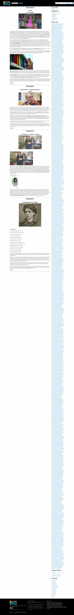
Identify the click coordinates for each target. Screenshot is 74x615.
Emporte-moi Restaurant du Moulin (56, 139)
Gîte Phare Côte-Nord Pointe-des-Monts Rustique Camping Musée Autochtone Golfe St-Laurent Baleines (57, 296)
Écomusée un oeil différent (58, 555)
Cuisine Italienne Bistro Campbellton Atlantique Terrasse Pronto (57, 456)
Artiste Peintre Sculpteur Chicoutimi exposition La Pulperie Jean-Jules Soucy (57, 508)
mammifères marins (58, 331)
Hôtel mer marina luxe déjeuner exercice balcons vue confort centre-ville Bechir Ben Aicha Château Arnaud (57, 275)
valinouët (57, 301)
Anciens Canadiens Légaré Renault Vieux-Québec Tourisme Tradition (57, 188)
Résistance (61, 23)
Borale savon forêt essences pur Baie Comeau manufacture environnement (57, 249)
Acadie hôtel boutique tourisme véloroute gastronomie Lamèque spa (57, 471)
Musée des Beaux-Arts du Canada (59, 36)
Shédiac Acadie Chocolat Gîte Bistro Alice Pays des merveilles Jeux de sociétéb (57, 219)
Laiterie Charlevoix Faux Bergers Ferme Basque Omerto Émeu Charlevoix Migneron (57, 84)
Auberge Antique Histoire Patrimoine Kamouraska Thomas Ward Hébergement (57, 199)
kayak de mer (53, 331)
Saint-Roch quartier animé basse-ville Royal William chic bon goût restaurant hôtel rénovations (57, 427)
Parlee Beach (57, 389)
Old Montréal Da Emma (59, 154)
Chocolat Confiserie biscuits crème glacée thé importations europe (57, 450)
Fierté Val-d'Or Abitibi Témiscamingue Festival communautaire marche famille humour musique (57, 372)
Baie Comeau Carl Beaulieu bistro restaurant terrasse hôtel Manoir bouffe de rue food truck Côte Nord (57, 266)
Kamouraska (59, 362)
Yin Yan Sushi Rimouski (60, 100)
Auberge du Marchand (57, 345)
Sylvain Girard (53, 334)
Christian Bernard (53, 347)
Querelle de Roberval (61, 323)
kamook (52, 330)
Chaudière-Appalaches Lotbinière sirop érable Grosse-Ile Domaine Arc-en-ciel (57, 144)
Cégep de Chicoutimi (56, 317)
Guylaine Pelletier (59, 318)
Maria (62, 346)
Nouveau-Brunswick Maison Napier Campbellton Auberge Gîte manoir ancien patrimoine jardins (57, 381)
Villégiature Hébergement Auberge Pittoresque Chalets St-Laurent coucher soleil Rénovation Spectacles (57, 453)
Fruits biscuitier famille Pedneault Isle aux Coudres (57, 96)
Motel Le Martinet (58, 361)
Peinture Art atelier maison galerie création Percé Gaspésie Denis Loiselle (57, 287)
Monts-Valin (53, 320)
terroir (59, 183)
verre (57, 184)
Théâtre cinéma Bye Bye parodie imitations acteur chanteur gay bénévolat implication (57, 494)
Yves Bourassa (58, 369)
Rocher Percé (56, 237)
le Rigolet (59, 359)
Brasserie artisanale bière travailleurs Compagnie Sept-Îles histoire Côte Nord (57, 260)
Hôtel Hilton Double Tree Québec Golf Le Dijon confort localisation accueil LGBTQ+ (57, 525)
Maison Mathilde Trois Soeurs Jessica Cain (56, 127)
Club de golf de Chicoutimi (57, 358)
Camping (59, 238)
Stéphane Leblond (56, 302)
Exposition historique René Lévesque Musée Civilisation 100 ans (57, 159)
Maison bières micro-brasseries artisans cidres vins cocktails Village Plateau (57, 432)
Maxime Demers (60, 332)
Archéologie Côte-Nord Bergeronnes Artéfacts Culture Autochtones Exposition (57, 273)
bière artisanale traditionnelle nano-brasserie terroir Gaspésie (57, 482)
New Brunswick (55, 388)
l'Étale (61, 220)
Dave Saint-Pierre (56, 76)
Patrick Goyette (55, 336)
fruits (60, 183)
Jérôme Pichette (58, 347)
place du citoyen (60, 300)
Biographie (30, 86)
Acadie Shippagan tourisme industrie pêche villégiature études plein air (57, 399)
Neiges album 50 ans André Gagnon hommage (57, 565)
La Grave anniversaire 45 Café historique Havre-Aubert (57, 514)
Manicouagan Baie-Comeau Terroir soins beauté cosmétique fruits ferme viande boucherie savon (57, 413)
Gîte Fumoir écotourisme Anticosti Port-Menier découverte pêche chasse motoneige (57, 562)
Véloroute (54, 361)
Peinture (60, 53)
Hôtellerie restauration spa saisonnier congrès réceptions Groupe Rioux (57, 505)
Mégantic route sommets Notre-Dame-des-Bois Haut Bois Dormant (57, 42)
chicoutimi (55, 339)
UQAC (57, 339)
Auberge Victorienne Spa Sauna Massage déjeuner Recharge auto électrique (57, 209)
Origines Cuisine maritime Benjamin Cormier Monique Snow (57, 280)
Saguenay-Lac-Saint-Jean (60, 319)
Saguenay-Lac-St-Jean (54, 315)
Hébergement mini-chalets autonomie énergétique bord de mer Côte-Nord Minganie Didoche (57, 245)
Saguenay (52, 202)
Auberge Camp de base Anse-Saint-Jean (57, 201)
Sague (59, 352)
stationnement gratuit (56, 235)
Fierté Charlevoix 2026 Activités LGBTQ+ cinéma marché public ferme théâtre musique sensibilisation (57, 55)
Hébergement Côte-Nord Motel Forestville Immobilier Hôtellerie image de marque (57, 270)
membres (52, 236)
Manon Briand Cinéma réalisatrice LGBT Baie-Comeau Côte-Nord (57, 403)
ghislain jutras (62, 299)
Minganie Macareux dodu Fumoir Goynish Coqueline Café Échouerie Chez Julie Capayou (57, 58)
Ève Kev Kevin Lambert (59, 40)
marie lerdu (54, 299)
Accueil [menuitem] (57, 3)
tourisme (62, 201)
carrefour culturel (61, 231)
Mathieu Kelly (56, 348)
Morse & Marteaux (61, 389)
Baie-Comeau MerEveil (60, 70)
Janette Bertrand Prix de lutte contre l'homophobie (57, 376)
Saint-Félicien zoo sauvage (56, 66)
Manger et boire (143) (55, 19)
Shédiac (60, 382)
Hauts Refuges (56, 177)
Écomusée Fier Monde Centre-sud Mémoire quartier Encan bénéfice (57, 311)
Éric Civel (59, 305)
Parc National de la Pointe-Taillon (56, 360)
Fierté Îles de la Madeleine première (56, 520)
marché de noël (53, 301)
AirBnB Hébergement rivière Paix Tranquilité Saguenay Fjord (57, 194)
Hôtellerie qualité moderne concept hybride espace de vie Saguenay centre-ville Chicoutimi (57, 530)
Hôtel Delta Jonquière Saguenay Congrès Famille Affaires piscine (57, 298)
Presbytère (55, 184)
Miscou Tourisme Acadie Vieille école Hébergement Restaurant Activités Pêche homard (57, 394)
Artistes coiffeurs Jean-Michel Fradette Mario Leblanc (57, 175)
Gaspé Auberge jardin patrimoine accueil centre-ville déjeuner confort (57, 462)
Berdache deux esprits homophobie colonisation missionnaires (56, 74)
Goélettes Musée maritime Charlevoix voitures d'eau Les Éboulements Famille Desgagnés (57, 277)
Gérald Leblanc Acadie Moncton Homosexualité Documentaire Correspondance (57, 326)
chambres (57, 233)
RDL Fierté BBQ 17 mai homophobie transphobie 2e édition (57, 383)
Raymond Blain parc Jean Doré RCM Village (57, 52)
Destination (30, 7)
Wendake (52, 398)
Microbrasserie (58, 220)
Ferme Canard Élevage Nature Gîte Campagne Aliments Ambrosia (57, 242)
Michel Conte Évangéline (56, 168)
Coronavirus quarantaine (56, 44)
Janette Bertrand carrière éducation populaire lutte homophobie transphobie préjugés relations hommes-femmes (57, 401)
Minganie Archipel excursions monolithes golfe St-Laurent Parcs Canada (57, 523)
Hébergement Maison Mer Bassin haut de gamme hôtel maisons (57, 31)
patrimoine (58, 190)
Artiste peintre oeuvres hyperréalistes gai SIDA (57, 553)
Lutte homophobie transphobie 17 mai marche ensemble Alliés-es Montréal (57, 313)
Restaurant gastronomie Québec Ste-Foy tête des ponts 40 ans (57, 33)
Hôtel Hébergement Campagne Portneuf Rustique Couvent (56, 196)
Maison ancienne (53, 233)
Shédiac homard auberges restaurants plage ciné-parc (57, 410)
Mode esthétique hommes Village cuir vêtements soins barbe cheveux (57, 409)
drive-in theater (60, 388)
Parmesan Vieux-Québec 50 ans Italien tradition (56, 32)
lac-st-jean (56, 300)
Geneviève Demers (54, 319)
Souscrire (53, 9)
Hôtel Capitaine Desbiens (55, 137)
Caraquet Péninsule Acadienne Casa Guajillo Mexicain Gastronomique (56, 327)
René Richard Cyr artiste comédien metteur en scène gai (57, 458)
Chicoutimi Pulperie (57, 138)
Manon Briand (55, 332)
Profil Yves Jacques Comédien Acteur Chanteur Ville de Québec (57, 447)
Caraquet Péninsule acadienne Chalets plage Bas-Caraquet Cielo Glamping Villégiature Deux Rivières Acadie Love (57, 167)
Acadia (59, 414)
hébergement (53, 304)
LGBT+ (62, 235)
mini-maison (60, 186)
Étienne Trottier (53, 306)
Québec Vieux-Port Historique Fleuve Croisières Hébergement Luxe (56, 198)
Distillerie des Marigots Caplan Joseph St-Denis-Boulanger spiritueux (57, 550)
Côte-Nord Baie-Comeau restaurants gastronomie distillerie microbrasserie (56, 548)
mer (56, 239)
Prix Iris (60, 335)
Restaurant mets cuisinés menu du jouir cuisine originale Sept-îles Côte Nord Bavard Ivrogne (57, 430)
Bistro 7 (56, 370)
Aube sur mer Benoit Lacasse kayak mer (57, 126)
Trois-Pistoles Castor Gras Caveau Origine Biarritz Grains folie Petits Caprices (57, 111)
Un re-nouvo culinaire (30, 609)
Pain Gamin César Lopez (57, 141)
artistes (56, 185)
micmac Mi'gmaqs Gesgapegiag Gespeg (56, 65)
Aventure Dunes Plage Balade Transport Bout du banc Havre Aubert (57, 515)
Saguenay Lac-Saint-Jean (55, 561)
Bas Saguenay (57, 304)
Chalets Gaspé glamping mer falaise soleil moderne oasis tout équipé (57, 253)
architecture (62, 234)
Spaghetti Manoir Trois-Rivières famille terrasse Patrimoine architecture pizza (57, 225)
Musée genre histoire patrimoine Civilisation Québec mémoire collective (57, 215)
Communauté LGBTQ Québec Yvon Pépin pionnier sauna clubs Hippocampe (57, 485)
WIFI (60, 235)
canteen (63, 388)
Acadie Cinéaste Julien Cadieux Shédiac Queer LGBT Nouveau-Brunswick (57, 385)
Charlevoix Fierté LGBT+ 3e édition (57, 499)
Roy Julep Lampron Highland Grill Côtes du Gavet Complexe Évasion (57, 150)
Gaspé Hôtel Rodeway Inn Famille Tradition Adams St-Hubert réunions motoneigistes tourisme (57, 294)
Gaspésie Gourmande (61, 348)
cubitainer (52, 316)
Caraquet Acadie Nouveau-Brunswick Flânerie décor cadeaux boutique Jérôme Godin (57, 379)
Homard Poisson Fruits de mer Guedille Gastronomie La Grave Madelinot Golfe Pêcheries (57, 419)
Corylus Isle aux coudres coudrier (56, 95)
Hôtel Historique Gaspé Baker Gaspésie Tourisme (57, 289)
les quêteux (53, 300)
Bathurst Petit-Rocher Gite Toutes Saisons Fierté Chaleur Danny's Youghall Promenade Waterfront (57, 165)
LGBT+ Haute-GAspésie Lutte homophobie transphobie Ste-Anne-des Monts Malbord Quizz (57, 387)
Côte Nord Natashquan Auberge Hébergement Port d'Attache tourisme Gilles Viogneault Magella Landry (57, 247)
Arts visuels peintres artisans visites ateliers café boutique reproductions (57, 444)
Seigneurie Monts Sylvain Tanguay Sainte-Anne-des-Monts (57, 121)
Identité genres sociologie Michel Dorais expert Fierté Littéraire (57, 478)
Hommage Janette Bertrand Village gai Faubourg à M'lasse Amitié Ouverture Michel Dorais (57, 492)
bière (53, 221)
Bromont (55, 375)
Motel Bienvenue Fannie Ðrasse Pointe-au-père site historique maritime (57, 100)
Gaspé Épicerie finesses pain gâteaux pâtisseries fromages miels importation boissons (57, 257)
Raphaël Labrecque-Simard (58, 353)
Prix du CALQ (59, 322)
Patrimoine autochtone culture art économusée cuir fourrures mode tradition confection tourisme (57, 545)
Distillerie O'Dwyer (58, 120)
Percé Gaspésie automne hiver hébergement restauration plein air (57, 466)
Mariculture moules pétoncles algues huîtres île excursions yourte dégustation (57, 262)
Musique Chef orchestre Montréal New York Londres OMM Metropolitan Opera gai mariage (57, 496)
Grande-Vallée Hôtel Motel (56, 122)
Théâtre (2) (53, 16)
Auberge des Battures (59, 306)
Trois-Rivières (61, 151)
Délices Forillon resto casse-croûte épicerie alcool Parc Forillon (57, 460)
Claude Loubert (60, 346)
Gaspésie (62, 539)
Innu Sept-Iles (60, 50)
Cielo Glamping (53, 174)
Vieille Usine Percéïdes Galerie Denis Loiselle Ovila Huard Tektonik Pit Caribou (57, 216)
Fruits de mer (60, 237)
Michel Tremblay (59, 559)
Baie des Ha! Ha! (55, 359)
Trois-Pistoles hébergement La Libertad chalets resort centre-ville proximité (57, 418)
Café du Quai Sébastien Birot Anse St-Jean (57, 560)
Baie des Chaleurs (53, 603)
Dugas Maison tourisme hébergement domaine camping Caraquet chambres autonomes (57, 230)
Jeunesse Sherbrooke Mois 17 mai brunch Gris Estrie (57, 314)
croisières (58, 185)
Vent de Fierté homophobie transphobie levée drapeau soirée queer (57, 415)
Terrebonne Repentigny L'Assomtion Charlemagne (56, 77)
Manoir (54, 234)
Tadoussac (56, 329)
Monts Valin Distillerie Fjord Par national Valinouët (57, 146)
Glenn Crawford (59, 375)
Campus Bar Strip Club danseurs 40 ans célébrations (57, 436)
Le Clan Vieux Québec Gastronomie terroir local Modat (56, 568)
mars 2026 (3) (54, 583)
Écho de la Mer (57, 143)
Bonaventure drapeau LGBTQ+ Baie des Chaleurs (56, 406)
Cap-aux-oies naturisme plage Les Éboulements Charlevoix (57, 539)
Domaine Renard (58, 374)
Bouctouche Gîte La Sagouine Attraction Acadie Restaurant (57, 283)
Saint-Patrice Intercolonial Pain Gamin (57, 133)
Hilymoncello (60, 315)
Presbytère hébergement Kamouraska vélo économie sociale (56, 552)
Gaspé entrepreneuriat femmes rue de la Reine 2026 (57, 205)
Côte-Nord (60, 339)
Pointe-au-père (58, 153)
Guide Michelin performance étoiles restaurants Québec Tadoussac (56, 501)
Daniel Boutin (62, 373)
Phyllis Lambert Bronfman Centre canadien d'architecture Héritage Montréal (57, 364)
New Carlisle (57, 234)
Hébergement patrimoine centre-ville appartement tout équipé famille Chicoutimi (57, 350)
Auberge (62, 106)
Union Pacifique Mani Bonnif (57, 109)
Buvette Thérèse (53, 153)
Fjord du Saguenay (61, 558)
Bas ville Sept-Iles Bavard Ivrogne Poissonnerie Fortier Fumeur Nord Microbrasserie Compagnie (56, 72)
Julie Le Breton (61, 333)
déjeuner (56, 238)
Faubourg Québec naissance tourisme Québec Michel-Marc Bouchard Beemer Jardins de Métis (57, 45)
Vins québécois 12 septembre (60, 442)
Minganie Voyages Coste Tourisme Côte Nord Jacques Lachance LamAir (57, 558)
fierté (52, 234)
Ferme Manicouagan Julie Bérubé (56, 279)
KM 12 (61, 305)
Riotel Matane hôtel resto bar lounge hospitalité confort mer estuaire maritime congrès (57, 509)
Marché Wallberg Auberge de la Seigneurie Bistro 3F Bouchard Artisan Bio (57, 90)
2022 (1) (53, 595)
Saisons (58, 231)
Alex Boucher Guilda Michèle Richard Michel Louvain (57, 82)
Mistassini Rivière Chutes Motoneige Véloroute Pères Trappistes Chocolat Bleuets (57, 189)
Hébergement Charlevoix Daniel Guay (57, 179)
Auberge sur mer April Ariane (55, 101)
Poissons (52, 250)
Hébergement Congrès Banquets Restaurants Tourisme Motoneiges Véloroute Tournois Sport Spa (57, 533)
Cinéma (59, 52)
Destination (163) (54, 17)
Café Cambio (56, 316)
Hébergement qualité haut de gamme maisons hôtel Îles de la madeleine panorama (57, 517)
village (54, 186)
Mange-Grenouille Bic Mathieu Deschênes (57, 443)
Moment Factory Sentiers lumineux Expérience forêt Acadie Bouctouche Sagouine (57, 498)
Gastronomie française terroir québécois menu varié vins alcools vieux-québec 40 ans (57, 157)
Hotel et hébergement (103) (56, 13)
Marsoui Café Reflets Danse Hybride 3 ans (57, 521)
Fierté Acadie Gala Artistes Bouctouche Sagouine (57, 506)
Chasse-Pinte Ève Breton (58, 180)
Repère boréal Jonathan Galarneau (56, 132)
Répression (58, 23)
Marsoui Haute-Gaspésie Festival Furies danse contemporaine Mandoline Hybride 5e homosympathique (57, 391)
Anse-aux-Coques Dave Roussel (55, 130)
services (58, 236)
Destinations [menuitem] (67, 3)
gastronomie (53, 238)
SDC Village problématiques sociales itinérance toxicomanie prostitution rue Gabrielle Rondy (57, 170)
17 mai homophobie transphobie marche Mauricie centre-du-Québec (57, 339)
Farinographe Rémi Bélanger (59, 129)
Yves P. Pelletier (56, 337)
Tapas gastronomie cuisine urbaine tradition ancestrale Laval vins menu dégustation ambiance (57, 378)
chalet (54, 330)
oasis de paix (61, 233)
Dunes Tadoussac (56, 53)
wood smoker (53, 389)
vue (56, 190)
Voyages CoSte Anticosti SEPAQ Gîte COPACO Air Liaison (57, 522)
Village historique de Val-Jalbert (57, 352)
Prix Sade (56, 322)
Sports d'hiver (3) (54, 14)
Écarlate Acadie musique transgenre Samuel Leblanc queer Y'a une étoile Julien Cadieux (57, 392)
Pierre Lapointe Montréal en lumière (59, 210)
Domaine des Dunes (60, 329)
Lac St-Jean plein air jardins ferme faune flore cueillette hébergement (57, 423)
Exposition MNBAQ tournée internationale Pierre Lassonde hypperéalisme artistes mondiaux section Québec (57, 28)
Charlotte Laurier (60, 336)
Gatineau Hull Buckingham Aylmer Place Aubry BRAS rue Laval (57, 48)
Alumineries (59, 26)
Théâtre (62, 559)
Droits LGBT (53, 23)
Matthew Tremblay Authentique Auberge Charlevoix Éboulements (57, 104)
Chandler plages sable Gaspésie (58, 49)
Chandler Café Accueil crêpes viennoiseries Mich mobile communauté (57, 467)
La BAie (60, 201)
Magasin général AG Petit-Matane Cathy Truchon (56, 88)
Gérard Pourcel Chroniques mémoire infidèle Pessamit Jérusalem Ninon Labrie (57, 63)
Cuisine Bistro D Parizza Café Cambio (57, 138)
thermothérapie (58, 252)
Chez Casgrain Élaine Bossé (58, 135)
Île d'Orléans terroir (61, 150)
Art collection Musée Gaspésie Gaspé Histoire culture (57, 469)
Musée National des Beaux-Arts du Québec (57, 37)
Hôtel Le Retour (55, 346)
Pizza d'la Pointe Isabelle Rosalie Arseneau (57, 128)
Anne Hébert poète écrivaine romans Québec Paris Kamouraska (57, 554)
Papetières (52, 27)
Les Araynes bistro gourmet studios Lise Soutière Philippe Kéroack (56, 282)
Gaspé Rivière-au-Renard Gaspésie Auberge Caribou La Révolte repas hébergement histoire (57, 421)
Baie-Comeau (61, 112)
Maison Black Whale (58, 365)
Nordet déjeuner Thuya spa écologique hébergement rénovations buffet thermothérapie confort (57, 272)
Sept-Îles (57, 356)
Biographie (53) (54, 15)
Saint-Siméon (62, 90)
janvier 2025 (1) (54, 592)
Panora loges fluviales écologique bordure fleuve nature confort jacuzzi (57, 459)
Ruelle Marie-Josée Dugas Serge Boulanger (57, 136)
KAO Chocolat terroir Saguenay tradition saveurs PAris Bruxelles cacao (57, 204)
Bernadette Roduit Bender (60, 330)
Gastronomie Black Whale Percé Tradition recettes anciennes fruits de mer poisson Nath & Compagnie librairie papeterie (57, 434)
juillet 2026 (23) (54, 580)
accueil (52, 235)
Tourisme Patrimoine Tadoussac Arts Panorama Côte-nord (57, 484)
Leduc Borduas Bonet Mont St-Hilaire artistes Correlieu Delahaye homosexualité (57, 368)
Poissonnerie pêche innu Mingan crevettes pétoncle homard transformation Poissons (57, 251)
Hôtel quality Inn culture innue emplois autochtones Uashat (56, 244)
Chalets (55, 239)
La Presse (57, 324)
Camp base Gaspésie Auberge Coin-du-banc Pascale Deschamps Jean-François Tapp (57, 119)
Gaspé (61, 52)
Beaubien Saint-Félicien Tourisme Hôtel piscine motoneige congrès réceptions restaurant (57, 191)
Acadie (56, 231)
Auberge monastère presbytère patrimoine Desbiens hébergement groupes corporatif (57, 538)
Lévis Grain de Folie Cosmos (55, 151)
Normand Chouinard (58, 334)
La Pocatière (55, 362)
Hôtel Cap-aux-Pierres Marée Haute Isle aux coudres (57, 99)
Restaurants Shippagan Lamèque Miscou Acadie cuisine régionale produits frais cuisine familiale (57, 405)
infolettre (55, 236)
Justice (52, 24)
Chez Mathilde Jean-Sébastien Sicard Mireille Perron (57, 291)
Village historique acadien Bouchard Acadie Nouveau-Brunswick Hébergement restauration (57, 396)
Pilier (52, 221)
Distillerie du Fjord (60, 314)
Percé (55, 252)
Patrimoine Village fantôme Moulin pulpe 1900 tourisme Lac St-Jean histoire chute (57, 115)
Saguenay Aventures (60, 303)
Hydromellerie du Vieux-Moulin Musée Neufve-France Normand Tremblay (56, 108)
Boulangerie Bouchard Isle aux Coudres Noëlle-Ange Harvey (56, 98)
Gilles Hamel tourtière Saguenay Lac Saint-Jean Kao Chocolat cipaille (57, 481)
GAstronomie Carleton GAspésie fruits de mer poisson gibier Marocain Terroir (57, 438)
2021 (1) (53, 596)
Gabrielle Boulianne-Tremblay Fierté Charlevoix (57, 218)
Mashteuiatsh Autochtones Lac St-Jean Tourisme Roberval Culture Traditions (56, 193)
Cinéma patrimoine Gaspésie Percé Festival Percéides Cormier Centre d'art (57, 255)
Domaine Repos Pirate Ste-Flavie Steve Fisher (57, 110)
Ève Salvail (58, 171)
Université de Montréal (58, 320)
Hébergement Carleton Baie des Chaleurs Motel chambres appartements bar (57, 445)
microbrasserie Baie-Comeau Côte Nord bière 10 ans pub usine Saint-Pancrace (57, 240)
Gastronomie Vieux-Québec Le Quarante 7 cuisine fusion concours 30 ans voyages (57, 268)
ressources (60, 236)
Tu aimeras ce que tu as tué (56, 323)
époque (60, 234)
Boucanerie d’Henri (54, 307)
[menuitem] (72, 3)
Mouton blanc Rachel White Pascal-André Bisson (57, 131)
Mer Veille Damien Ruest (57, 106)
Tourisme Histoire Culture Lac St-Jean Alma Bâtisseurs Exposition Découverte (57, 547)
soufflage (59, 184)
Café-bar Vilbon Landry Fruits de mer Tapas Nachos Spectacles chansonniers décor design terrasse (57, 286)
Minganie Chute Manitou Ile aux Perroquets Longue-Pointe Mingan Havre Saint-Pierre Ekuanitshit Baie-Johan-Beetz (57, 60)
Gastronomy (53, 26)
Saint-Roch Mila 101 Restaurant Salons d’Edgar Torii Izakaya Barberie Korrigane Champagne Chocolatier (57, 464)
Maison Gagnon (53, 357)
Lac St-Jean (57, 186)
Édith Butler (55, 160)
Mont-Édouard (61, 302)
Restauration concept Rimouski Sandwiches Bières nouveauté (57, 473)
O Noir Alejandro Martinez (59, 173)
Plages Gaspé (57, 57)
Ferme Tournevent (59, 307)
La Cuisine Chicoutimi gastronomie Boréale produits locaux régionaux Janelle (56, 526)
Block (63, 220)
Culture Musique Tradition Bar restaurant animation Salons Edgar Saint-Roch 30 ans (57, 355)
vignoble (57, 183)
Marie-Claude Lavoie (56, 363)
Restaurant (52, 237)
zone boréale (58, 299)
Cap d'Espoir (53, 365)
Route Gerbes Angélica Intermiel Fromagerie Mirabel (56, 43)
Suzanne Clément (61, 337)
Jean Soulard (59, 24)
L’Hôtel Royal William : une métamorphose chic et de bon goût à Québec (36, 604)
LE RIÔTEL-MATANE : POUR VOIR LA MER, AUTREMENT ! (35, 606)
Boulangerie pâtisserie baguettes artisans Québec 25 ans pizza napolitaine (57, 213)
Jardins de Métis (55, 51)
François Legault (53, 324)
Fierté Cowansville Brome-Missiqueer (57, 437)
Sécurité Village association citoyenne (57, 472)
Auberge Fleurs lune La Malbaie (57, 105)
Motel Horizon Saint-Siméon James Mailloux (56, 290)
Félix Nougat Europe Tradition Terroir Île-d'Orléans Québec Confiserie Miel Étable (56, 207)
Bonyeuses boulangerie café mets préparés (57, 556)
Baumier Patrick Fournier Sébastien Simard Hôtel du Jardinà (57, 182)
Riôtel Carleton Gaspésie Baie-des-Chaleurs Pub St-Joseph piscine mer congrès (57, 512)
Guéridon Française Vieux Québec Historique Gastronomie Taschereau (57, 203)
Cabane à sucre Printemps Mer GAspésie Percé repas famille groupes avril (57, 489)
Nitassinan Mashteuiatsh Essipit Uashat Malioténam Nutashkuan (57, 102)
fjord (62, 185)
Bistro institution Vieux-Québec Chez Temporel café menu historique (57, 340)
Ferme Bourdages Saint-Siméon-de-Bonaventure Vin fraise (57, 124)
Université (56, 26)
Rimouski (59, 110)
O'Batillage (55, 305)
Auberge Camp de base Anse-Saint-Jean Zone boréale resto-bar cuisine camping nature (57, 528)
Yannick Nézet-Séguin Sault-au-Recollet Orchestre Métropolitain (57, 81)
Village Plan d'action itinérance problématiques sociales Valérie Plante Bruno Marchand (57, 222)
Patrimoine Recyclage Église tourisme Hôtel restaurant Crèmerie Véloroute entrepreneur (57, 536)
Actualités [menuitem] (62, 3)
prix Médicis (60, 324)
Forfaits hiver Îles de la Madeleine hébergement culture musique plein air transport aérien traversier (57, 542)
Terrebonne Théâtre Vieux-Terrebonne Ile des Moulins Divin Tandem (57, 161)
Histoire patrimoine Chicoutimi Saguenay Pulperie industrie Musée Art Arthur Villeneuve (57, 479)
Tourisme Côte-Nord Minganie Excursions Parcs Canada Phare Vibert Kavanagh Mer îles (57, 264)
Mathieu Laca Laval (54, 155)
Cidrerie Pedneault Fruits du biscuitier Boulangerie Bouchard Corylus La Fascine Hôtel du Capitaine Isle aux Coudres (57, 93)
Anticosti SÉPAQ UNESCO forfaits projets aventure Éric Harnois (57, 564)
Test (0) (53, 12)
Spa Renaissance (60, 356)
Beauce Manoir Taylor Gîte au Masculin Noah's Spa (57, 148)
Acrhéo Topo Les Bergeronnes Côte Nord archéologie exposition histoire (57, 425)
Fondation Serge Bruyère (59, 25)
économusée (53, 185)
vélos (61, 185)
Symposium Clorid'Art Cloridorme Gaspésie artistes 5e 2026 (57, 416)
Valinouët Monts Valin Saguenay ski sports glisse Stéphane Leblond (57, 152)
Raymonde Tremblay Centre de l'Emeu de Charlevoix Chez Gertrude (57, 176)
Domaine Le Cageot (54, 308)
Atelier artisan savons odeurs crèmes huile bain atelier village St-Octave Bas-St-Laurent (57, 342)
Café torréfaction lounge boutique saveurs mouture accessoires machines (57, 440)
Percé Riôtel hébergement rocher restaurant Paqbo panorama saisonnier (56, 511)
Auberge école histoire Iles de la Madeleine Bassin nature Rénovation (57, 227)
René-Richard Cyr (53, 559)
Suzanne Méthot (53, 374)
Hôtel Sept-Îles (53, 356)
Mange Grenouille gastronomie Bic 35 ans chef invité (57, 469)
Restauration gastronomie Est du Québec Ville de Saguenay (57, 407)
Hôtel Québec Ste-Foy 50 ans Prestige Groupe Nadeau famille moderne (57, 35)
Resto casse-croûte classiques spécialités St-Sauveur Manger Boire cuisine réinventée (57, 344)
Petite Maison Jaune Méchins (55, 64)
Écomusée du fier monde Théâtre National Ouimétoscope (57, 156)
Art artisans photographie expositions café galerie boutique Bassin (57, 519)
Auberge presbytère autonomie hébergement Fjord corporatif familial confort (57, 541)
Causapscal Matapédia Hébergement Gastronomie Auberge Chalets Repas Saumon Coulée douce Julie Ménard (57, 309)
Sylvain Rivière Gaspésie (54, 50)
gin (63, 303)
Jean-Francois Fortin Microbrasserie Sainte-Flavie (55, 503)
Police (56, 23)
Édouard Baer (57, 333)
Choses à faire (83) (54, 18)
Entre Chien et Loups (54, 303)
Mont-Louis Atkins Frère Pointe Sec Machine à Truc (57, 147)
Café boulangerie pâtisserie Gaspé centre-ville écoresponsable (57, 476)
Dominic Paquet (57, 335)
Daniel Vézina (55, 24)
